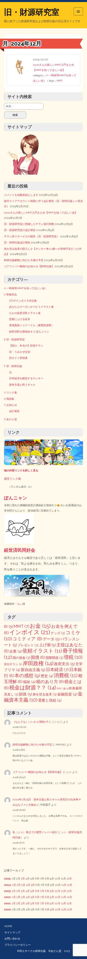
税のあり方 (50, 681)
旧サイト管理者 (18, 358)
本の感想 (27, 675)
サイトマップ (12, 932)
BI (8, 626)
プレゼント (28, 645)
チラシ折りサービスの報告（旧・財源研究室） (31, 236)
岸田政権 (38, 663)
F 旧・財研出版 (13, 366)
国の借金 (21, 658)
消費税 (65, 675)
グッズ (58, 633)
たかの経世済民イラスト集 (25, 313)
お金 (40, 626)
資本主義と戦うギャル (22, 384)
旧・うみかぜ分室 (19, 351)
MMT (60, 80)
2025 (7, 878)
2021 (7, 903)
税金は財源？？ (32, 687)
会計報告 (14, 411)
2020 (7, 909)
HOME (8, 926)
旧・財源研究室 (31, 12)
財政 (25, 694)
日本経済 (57, 669)
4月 (28, 884)
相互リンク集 (12, 478)
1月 (14, 884)
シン (69, 772)
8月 (47, 891)
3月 (23, 878)
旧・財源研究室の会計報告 (20, 230)
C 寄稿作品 (10, 294)
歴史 (47, 676)
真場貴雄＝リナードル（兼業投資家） (31, 325)
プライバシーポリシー (17, 944)
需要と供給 (50, 700)
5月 (33, 884)
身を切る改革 (45, 694)
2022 (7, 897)
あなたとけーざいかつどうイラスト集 (31, 306)
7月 (42, 891)
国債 (38, 657)
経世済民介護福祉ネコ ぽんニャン (29, 331)
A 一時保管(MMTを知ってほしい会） (25, 288)
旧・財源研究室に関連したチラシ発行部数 (29, 224)
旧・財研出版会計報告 (17, 242)
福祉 (29, 682)
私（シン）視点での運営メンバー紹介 (35, 832)
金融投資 (67, 694)
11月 (63, 884)
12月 (69, 878)
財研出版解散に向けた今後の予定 (24, 260)
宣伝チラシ (13, 664)
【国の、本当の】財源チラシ (26, 345)
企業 (15, 651)
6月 (37, 891)
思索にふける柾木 (19, 319)
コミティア (27, 638)
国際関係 (54, 658)
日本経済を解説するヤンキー (26, 378)
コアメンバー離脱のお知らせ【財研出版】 (29, 266)
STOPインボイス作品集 (23, 300)
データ (51, 639)
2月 (19, 884)
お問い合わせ (12, 938)
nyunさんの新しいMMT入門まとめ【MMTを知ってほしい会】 (40, 212)
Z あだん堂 (10, 419)
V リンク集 (10, 392)
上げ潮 (47, 645)
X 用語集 (9, 398)
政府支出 (64, 663)
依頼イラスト (42, 651)
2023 (7, 891)
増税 (73, 657)
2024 (7, 884)
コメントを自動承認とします (21, 194)
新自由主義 (33, 669)
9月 (52, 891)
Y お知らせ (10, 404)
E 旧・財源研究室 (14, 339)
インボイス (29, 632)
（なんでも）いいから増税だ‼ (30, 721)
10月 (57, 891)
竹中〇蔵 (62, 688)
